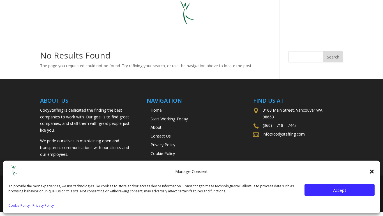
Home (118, 29)
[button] (372, 171)
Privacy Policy (43, 205)
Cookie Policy (19, 205)
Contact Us (255, 29)
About (220, 29)
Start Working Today (168, 29)
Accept (339, 190)
